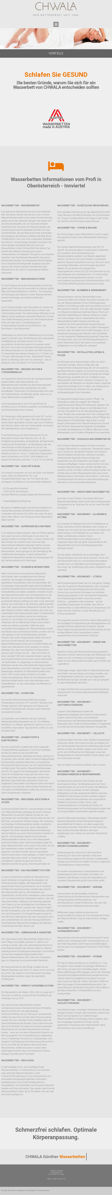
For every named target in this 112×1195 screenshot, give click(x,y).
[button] (56, 24)
